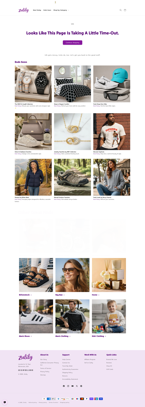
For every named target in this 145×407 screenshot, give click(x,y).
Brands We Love (111, 359)
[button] (61, 10)
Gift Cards (109, 369)
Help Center (66, 359)
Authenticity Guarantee (70, 369)
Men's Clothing (61, 336)
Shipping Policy (67, 372)
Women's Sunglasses (101, 255)
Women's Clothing (27, 255)
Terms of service (53, 402)
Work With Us (90, 355)
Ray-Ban (59, 295)
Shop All (109, 366)
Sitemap (43, 375)
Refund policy (33, 402)
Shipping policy (64, 402)
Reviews (109, 362)
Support (65, 355)
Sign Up (124, 2)
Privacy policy (43, 402)
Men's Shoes (24, 336)
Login (117, 2)
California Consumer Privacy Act (49, 364)
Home (94, 295)
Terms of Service (45, 368)
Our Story (43, 359)
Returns (64, 376)
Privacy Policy (44, 371)
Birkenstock (24, 295)
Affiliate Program (89, 359)
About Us (44, 355)
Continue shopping (72, 43)
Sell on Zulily (88, 362)
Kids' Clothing (98, 336)
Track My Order (67, 366)
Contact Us (66, 362)
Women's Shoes (62, 255)
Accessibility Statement (70, 379)
